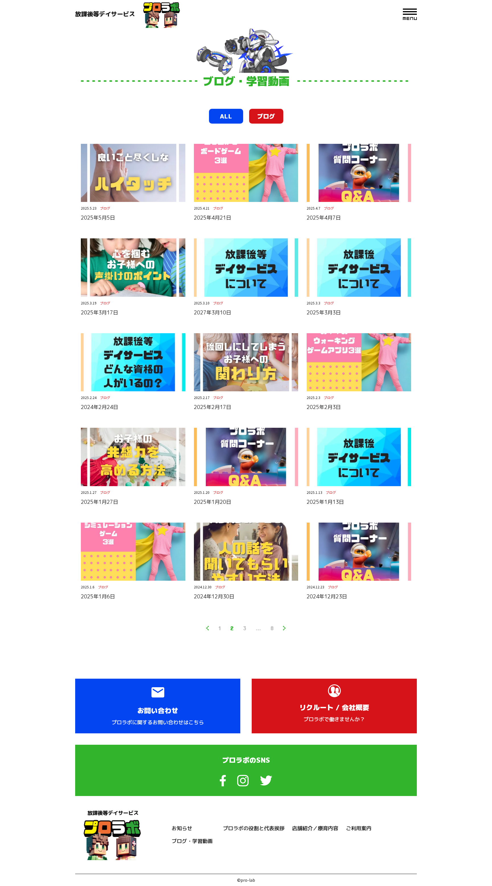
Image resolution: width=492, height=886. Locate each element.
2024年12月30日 (214, 596)
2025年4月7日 (324, 217)
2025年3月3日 (324, 312)
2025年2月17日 (212, 407)
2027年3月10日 (212, 312)
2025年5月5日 (98, 217)
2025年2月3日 (324, 407)
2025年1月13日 (325, 502)
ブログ (266, 116)
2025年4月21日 (212, 217)
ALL (226, 116)
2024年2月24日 (99, 407)
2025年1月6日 (98, 596)
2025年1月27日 (99, 502)
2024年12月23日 (327, 596)
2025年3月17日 (99, 312)
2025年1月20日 (212, 502)
